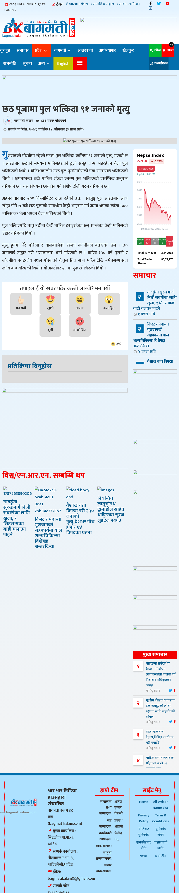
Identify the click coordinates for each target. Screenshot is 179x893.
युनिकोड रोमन (160, 832)
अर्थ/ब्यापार (107, 50)
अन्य (42, 63)
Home (143, 802)
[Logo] (23, 802)
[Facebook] (150, 3)
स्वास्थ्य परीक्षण (78, 4)
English (63, 63)
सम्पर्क (143, 856)
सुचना (27, 63)
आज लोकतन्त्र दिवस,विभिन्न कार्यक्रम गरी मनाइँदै (160, 737)
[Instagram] (150, 8)
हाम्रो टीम (160, 856)
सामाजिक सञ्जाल (103, 4)
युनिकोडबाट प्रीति (143, 845)
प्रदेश (39, 50)
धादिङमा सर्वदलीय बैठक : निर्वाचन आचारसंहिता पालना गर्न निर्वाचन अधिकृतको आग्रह (161, 674)
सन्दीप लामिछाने (129, 4)
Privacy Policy (143, 818)
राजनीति (9, 63)
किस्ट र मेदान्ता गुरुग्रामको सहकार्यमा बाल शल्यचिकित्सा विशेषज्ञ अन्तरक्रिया (151, 338)
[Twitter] (159, 3)
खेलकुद (128, 50)
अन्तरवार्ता (85, 50)
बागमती (60, 50)
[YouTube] (167, 3)
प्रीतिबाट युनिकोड (143, 832)
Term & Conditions (160, 818)
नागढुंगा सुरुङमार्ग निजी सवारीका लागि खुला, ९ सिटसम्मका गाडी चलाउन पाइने (155, 303)
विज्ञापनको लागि (160, 845)
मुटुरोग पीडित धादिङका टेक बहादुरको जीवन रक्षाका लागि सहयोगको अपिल (160, 709)
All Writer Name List (160, 805)
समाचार (23, 50)
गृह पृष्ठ (5, 50)
